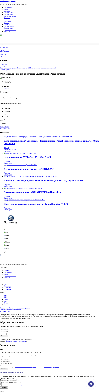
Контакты (7, 18)
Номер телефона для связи (9, 382)
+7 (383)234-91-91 (6, 47)
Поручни (7, 11)
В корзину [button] (7, 151)
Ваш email (3, 332)
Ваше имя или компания (8, 380)
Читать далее (8, 163)
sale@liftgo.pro (4, 51)
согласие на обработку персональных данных (25, 367)
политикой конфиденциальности (51, 367)
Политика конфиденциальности (10, 309)
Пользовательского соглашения (16, 341)
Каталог (6, 9)
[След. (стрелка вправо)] (2, 391)
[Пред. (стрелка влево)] (1, 391)
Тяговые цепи (8, 14)
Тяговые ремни (9, 12)
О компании (8, 7)
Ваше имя (3, 330)
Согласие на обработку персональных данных (15, 308)
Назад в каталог (5, 128)
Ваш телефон (4, 334)
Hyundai (6, 88)
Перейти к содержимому (8, 1)
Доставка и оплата (10, 16)
